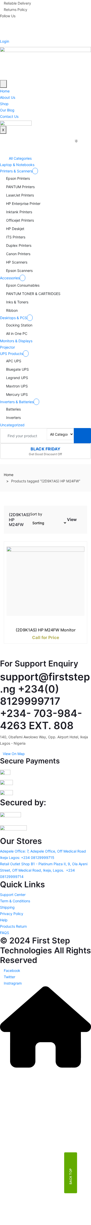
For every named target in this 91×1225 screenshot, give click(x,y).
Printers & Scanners (16, 171)
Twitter (9, 977)
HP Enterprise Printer (23, 203)
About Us (7, 97)
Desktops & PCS (13, 318)
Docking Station (19, 325)
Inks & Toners (17, 302)
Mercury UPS (17, 394)
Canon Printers (18, 254)
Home (5, 91)
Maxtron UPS (17, 386)
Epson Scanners (19, 270)
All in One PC (16, 333)
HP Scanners (16, 262)
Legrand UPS (17, 377)
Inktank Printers (19, 212)
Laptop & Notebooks (17, 164)
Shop (4, 104)
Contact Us (9, 116)
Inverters (13, 417)
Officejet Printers (20, 220)
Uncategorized (12, 425)
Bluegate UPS (17, 369)
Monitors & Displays (16, 341)
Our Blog (7, 110)
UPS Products (11, 353)
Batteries (13, 409)
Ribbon (12, 310)
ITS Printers (15, 237)
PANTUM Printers (20, 187)
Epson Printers (18, 178)
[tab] (81, 520)
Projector (7, 347)
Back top (71, 1176)
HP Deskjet (15, 228)
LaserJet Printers (20, 195)
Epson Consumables (22, 285)
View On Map (14, 754)
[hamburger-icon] (3, 84)
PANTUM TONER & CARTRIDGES (33, 293)
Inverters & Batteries (17, 402)
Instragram (12, 983)
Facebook (11, 970)
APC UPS (13, 361)
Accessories (10, 278)
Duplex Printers (18, 245)
